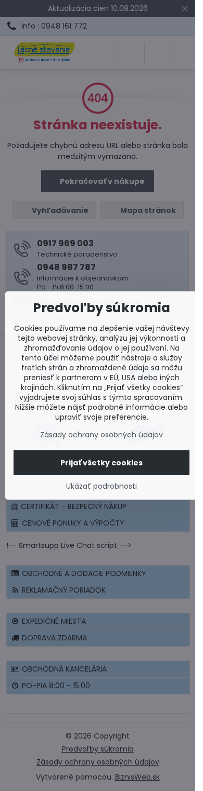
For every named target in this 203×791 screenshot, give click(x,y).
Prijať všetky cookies (101, 463)
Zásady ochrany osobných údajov (101, 435)
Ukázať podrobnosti (101, 486)
